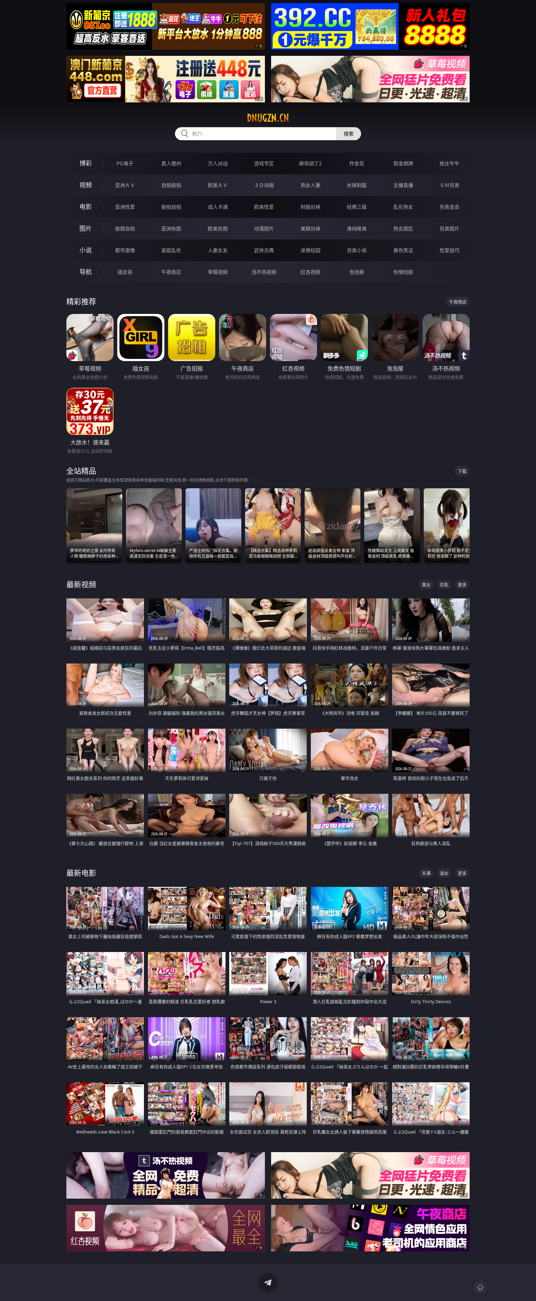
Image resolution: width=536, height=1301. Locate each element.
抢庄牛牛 (449, 163)
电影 (85, 207)
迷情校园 (310, 250)
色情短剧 (403, 272)
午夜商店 (171, 272)
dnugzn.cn (268, 118)
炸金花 (356, 163)
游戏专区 (264, 163)
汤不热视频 (264, 272)
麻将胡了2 (310, 163)
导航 (85, 272)
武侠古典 (264, 250)
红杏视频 (310, 272)
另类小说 (357, 250)
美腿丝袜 (310, 228)
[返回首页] (480, 1287)
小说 (85, 250)
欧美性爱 (264, 206)
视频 (85, 185)
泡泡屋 (356, 272)
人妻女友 (218, 250)
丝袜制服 (357, 185)
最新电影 (81, 873)
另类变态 (449, 206)
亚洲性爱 (125, 206)
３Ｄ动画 (264, 185)
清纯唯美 (357, 228)
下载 (462, 471)
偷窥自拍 (125, 228)
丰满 (426, 873)
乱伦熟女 (403, 206)
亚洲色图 (171, 228)
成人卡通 (218, 206)
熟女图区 (403, 228)
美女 (426, 585)
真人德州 (171, 163)
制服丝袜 (310, 206)
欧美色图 (218, 228)
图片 (85, 228)
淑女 (444, 873)
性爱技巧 (449, 250)
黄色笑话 (403, 250)
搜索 (349, 133)
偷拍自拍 (171, 206)
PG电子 (125, 163)
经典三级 (357, 206)
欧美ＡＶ (218, 185)
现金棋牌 (403, 163)
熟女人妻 (310, 185)
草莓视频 (218, 272)
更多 (462, 585)
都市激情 (125, 250)
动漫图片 (264, 228)
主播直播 (403, 185)
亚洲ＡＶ (125, 185)
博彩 (85, 163)
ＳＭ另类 (449, 185)
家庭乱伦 (171, 250)
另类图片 (449, 228)
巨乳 (444, 585)
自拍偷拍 (171, 185)
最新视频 (81, 584)
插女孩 (125, 272)
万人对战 (218, 163)
